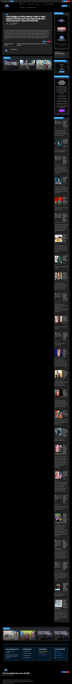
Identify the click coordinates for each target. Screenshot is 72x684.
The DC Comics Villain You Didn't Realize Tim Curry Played (65, 352)
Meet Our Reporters (30, 4)
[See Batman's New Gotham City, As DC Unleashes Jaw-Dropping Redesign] (58, 431)
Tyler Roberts (58, 164)
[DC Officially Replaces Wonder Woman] (58, 180)
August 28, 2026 (8, 66)
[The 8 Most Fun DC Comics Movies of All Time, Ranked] (58, 238)
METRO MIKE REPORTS (50, 4)
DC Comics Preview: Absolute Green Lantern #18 (65, 123)
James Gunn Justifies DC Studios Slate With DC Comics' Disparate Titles (65, 565)
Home (24, 4)
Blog (42, 4)
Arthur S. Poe (58, 609)
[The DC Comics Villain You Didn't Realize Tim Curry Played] (58, 352)
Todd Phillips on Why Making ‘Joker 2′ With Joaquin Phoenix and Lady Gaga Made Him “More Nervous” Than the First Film (25, 19)
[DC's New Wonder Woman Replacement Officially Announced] (58, 393)
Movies (7, 14)
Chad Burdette (58, 454)
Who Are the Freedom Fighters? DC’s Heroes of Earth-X (43, 63)
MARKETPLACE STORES (31, 7)
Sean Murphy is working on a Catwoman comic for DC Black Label (65, 373)
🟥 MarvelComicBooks (59, 653)
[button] (60, 5)
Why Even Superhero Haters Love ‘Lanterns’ (27, 64)
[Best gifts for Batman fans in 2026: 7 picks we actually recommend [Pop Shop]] (58, 586)
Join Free (61, 110)
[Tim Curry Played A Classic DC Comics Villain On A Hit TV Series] (58, 275)
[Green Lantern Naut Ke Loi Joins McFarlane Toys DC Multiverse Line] (58, 159)
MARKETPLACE (23, 7)
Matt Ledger (66, 415)
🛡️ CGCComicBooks (59, 657)
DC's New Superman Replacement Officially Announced (65, 318)
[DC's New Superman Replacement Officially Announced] (58, 319)
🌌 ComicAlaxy (58, 651)
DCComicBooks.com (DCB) (16, 673)
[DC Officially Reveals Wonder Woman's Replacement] (58, 259)
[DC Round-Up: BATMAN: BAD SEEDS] (58, 414)
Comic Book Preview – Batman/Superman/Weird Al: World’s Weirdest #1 (27, 633)
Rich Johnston (58, 222)
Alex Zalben (66, 126)
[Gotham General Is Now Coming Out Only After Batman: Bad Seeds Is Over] (58, 217)
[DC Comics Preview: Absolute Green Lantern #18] (58, 124)
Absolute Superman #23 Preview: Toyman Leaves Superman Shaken (10, 633)
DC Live (37, 4)
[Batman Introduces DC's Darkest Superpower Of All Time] (58, 200)
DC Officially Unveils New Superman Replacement (65, 141)
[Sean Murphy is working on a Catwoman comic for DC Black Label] (58, 373)
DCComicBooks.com (14, 23)
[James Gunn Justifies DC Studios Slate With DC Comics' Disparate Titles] (58, 565)
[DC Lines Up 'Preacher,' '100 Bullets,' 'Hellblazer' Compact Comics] (58, 336)
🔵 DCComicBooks (58, 655)
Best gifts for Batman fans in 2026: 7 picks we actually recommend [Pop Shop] (65, 586)
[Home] (20, 4)
